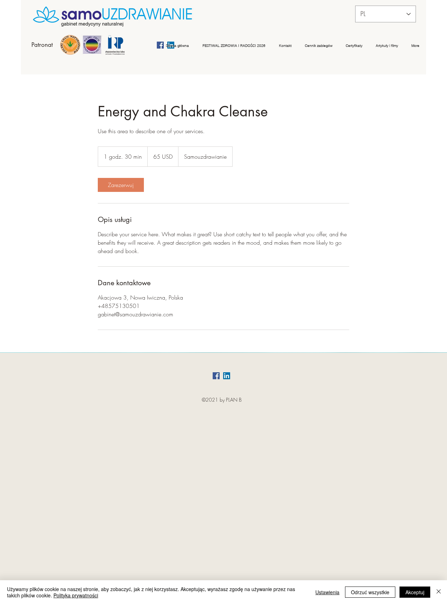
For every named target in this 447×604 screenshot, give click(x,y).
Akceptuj (414, 592)
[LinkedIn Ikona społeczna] (226, 375)
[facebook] (216, 375)
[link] (121, 185)
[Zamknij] (438, 592)
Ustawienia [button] (327, 592)
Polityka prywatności (75, 595)
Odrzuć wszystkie (370, 592)
